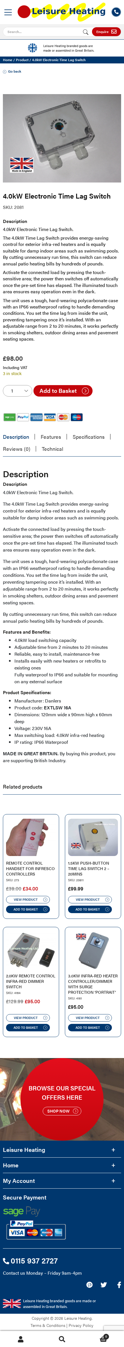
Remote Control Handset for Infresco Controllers (30, 868)
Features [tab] (51, 436)
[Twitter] (104, 1285)
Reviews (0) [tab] (16, 448)
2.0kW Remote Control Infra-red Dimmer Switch (30, 981)
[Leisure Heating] (62, 10)
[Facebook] (119, 1285)
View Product (25, 899)
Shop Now (58, 1111)
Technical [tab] (52, 448)
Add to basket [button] (26, 909)
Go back (14, 71)
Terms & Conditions (48, 1325)
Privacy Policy (81, 1325)
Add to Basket (58, 390)
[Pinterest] (89, 1285)
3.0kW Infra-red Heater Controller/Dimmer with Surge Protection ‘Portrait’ (93, 984)
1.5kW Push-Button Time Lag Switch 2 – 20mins (88, 868)
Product (22, 59)
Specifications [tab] (89, 436)
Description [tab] (16, 436)
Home (7, 59)
